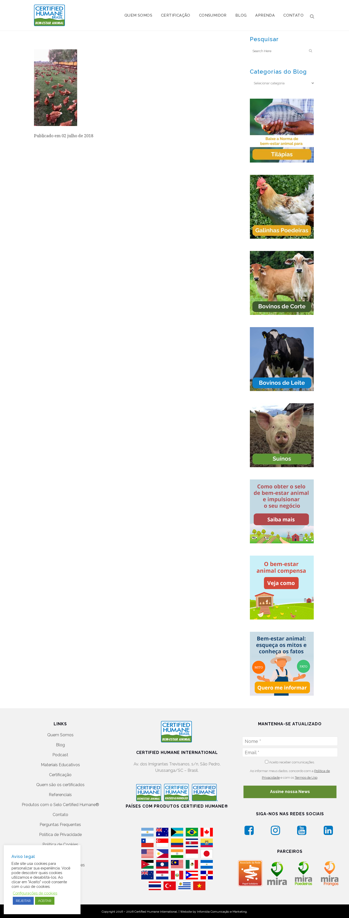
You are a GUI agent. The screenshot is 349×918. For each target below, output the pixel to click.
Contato (60, 814)
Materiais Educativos (60, 764)
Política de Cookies (60, 844)
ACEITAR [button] (44, 901)
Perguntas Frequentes (60, 824)
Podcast (60, 754)
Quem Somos (60, 734)
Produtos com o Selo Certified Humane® (60, 804)
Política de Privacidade (60, 834)
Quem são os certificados (60, 784)
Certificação (60, 774)
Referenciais (60, 794)
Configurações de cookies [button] (35, 893)
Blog (60, 744)
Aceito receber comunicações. (291, 762)
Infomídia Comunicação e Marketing (222, 911)
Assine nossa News (290, 791)
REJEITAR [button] (23, 901)
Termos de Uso (306, 777)
